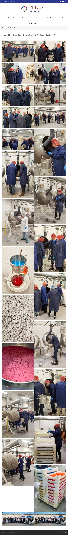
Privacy (18, 532)
